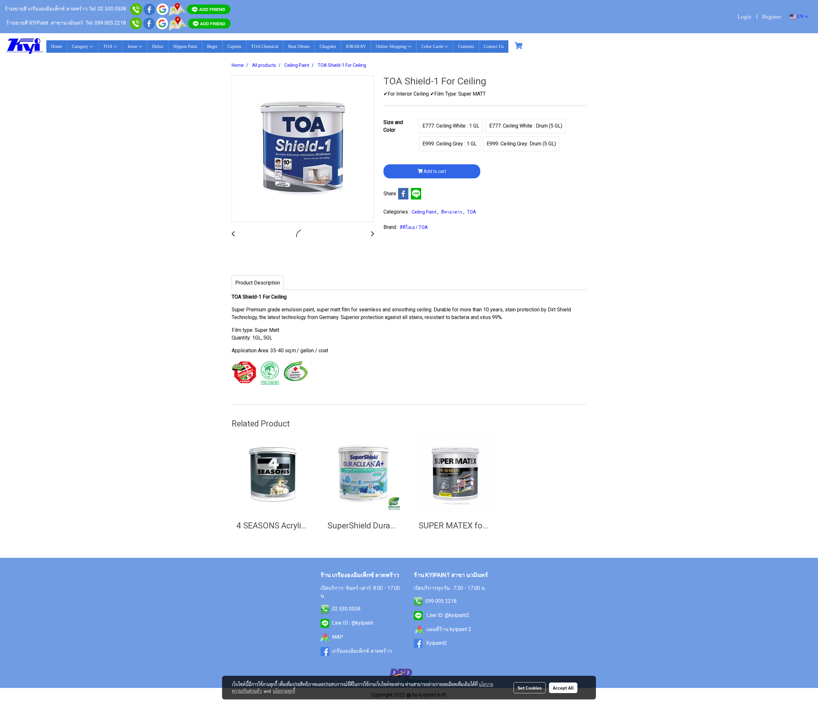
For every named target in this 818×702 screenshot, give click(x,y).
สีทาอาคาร (452, 212)
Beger (212, 46)
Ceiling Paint (424, 212)
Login (744, 16)
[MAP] (178, 23)
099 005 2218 (441, 601)
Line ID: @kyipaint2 (447, 615)
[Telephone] (136, 23)
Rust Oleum (299, 46)
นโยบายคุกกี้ (284, 691)
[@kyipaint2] (209, 23)
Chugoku (328, 46)
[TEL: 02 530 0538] (324, 609)
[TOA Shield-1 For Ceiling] (303, 149)
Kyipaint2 (436, 643)
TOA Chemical (264, 46)
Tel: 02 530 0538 (107, 9)
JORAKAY (356, 46)
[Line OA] (208, 9)
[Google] (162, 9)
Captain (234, 46)
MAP (337, 637)
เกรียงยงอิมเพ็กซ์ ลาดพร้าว (362, 651)
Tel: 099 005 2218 (106, 23)
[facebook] (149, 9)
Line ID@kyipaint (352, 623)
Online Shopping (392, 46)
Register (771, 16)
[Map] (177, 9)
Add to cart (434, 171)
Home (56, 46)
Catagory (80, 46)
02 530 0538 (346, 609)
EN (800, 16)
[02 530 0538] (136, 9)
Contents (466, 46)
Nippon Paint (185, 46)
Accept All (563, 687)
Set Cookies (530, 687)
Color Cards (432, 46)
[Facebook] (149, 23)
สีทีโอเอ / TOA (414, 227)
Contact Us (494, 46)
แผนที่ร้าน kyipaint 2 (448, 629)
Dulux (157, 46)
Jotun (132, 46)
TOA (108, 46)
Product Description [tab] (257, 283)
